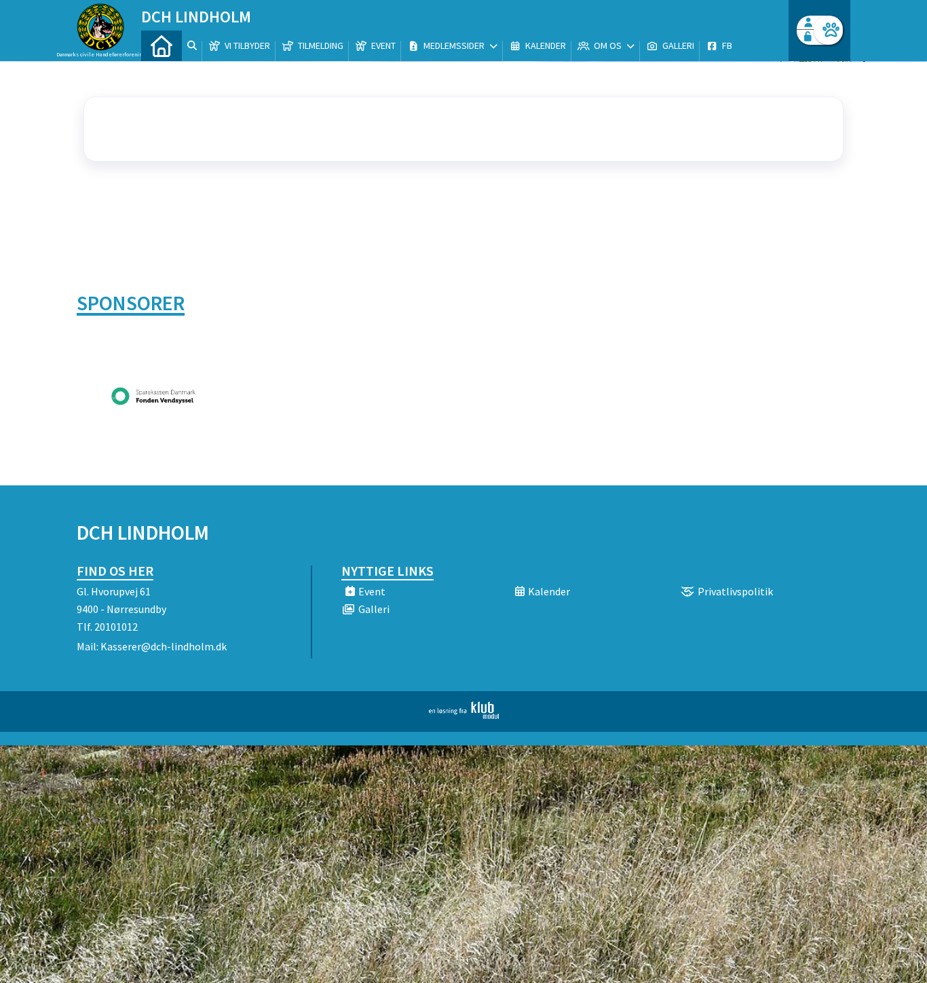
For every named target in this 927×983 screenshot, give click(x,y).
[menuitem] (161, 46)
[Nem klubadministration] (464, 715)
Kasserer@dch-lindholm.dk (163, 646)
